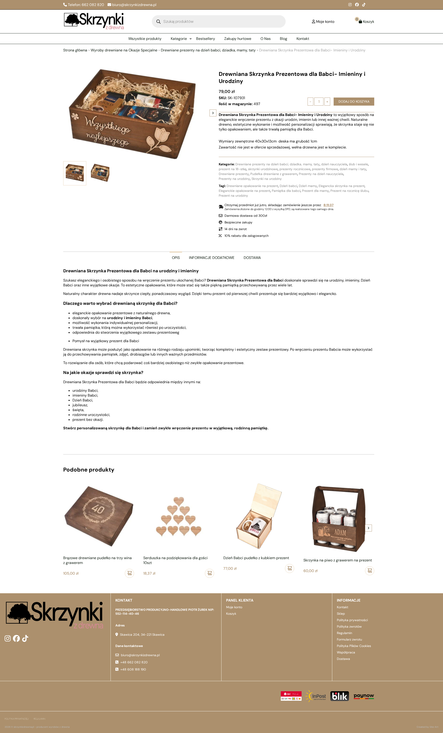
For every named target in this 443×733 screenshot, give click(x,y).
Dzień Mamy (308, 186)
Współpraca (346, 652)
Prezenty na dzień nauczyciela (321, 174)
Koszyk (231, 613)
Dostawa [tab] (252, 257)
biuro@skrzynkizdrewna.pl (140, 655)
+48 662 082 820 (134, 662)
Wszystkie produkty (145, 38)
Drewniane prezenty (234, 174)
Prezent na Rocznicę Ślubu (349, 191)
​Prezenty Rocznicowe (294, 169)
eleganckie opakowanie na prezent (244, 191)
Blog (283, 38)
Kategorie (179, 38)
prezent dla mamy (315, 191)
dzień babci (288, 186)
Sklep (341, 613)
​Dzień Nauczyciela (334, 164)
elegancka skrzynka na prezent (342, 186)
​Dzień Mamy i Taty (353, 169)
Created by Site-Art (427, 726)
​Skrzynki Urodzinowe (263, 169)
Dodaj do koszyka (353, 101)
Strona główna (75, 50)
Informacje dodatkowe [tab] (211, 257)
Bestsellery (205, 38)
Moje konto (234, 607)
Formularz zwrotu (349, 639)
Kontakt (302, 38)
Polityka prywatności (352, 620)
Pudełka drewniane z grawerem (273, 174)
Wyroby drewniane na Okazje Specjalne (124, 50)
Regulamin (344, 633)
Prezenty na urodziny (234, 179)
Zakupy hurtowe (237, 38)
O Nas (265, 38)
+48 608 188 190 (133, 669)
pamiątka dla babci (286, 191)
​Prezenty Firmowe (325, 169)
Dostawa (343, 659)
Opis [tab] (176, 257)
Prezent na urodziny (233, 195)
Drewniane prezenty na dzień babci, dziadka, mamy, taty (208, 50)
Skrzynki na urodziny (266, 179)
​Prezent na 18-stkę (232, 169)
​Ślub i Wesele (358, 164)
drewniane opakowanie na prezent (252, 186)
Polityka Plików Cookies (354, 646)
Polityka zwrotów (349, 626)
